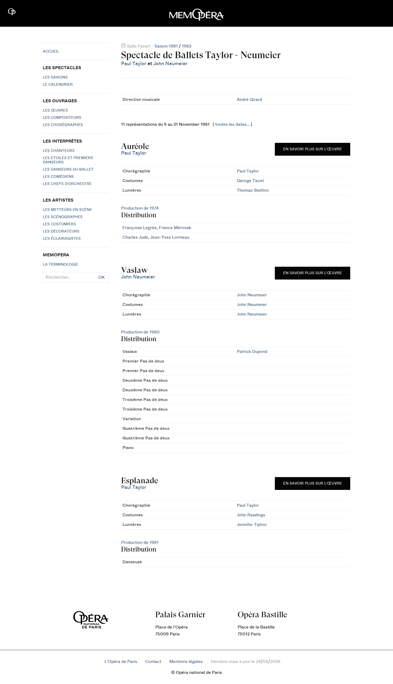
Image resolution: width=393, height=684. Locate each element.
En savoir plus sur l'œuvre (312, 149)
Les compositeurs (62, 118)
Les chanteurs (59, 151)
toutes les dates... (232, 124)
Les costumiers (59, 224)
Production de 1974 (140, 208)
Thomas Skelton (253, 190)
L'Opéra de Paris (121, 661)
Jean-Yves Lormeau (169, 237)
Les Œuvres (55, 110)
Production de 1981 (140, 542)
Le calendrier (58, 85)
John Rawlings (251, 515)
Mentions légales (186, 661)
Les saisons (55, 77)
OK (101, 277)
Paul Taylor (133, 63)
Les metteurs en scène (67, 210)
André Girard (249, 99)
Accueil (51, 51)
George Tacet (250, 181)
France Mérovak (175, 228)
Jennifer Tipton (252, 524)
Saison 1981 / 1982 (173, 46)
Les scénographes (63, 217)
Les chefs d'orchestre (67, 184)
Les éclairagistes (62, 239)
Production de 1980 (140, 332)
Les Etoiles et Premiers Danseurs (68, 160)
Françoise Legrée (139, 228)
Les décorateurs (61, 231)
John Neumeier (170, 63)
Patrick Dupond (252, 351)
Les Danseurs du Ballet (68, 169)
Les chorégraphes (63, 125)
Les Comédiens (58, 177)
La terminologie (60, 264)
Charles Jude (135, 237)
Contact (153, 661)
